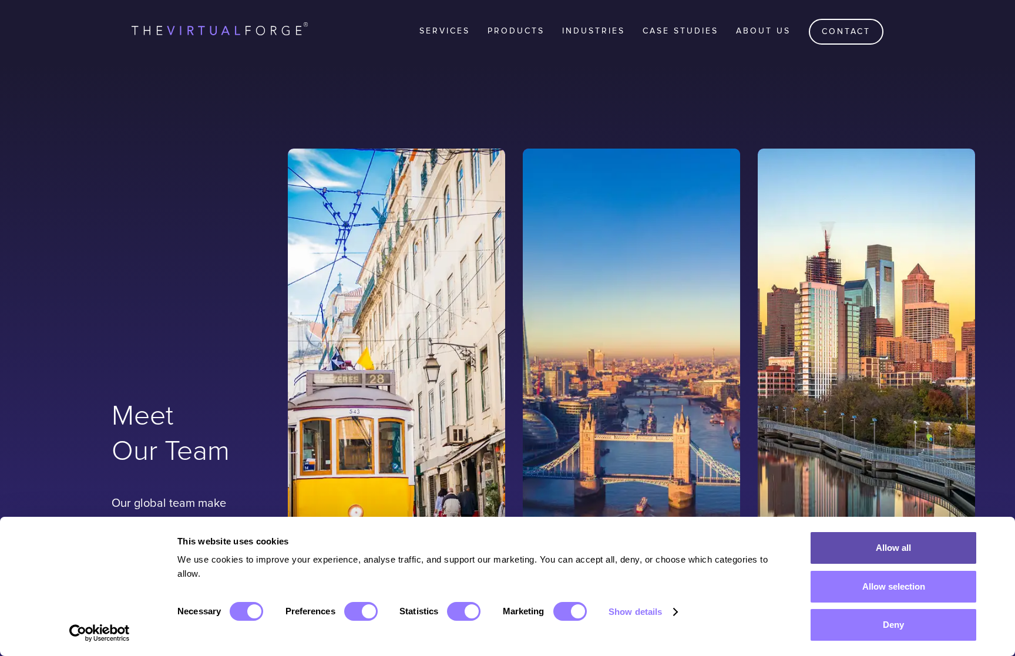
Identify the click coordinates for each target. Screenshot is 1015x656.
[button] (445, 31)
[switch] (361, 611)
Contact (846, 31)
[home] (220, 31)
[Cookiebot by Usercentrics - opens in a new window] (99, 633)
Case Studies (680, 31)
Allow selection (893, 586)
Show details (635, 612)
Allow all (893, 548)
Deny (893, 625)
